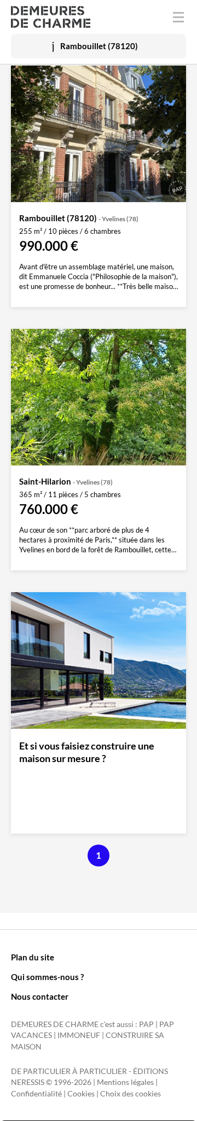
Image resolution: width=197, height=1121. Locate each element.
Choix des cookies (130, 1093)
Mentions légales (125, 1082)
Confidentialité (36, 1093)
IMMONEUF (78, 1035)
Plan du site (32, 957)
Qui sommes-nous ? (47, 977)
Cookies (81, 1093)
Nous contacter (39, 996)
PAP (146, 1024)
